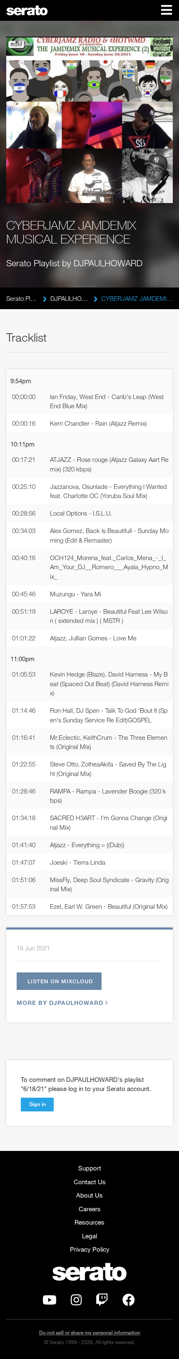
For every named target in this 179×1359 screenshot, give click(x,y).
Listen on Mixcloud (60, 981)
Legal (89, 1236)
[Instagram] (76, 1302)
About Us (89, 1195)
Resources (89, 1222)
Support (89, 1168)
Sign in (37, 1104)
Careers (90, 1209)
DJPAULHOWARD (70, 298)
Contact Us (90, 1181)
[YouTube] (49, 1302)
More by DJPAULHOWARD (60, 1002)
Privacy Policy (89, 1249)
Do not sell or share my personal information (89, 1332)
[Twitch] (102, 1302)
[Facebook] (128, 1302)
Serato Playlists (22, 298)
